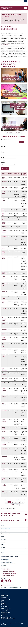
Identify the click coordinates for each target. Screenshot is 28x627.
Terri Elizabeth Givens (4, 319)
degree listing (10, 54)
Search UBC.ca (4, 606)
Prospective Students (5, 528)
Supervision (3, 539)
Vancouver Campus (5, 610)
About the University (5, 599)
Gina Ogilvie (4, 291)
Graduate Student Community (9, 573)
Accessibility (3, 624)
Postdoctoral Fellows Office (9, 571)
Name (3, 173)
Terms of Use (14, 623)
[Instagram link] (2, 580)
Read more (16, 21)
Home (2, 525)
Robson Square (4, 615)
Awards (2, 536)
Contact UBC (4, 597)
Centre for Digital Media (6, 617)
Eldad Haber (4, 448)
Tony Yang (4, 431)
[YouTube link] (9, 580)
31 (25, 499)
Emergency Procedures (5, 623)
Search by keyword (6, 139)
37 (23, 502)
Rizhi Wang (4, 236)
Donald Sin (4, 181)
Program (3, 152)
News (2, 600)
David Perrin (4, 378)
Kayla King (4, 308)
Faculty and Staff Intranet (8, 575)
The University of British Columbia (10, 2)
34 (13, 502)
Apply (2, 552)
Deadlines (3, 541)
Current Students (4, 531)
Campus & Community (6, 533)
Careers (3, 603)
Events (2, 601)
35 (16, 502)
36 (20, 502)
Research (18, 587)
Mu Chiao (4, 349)
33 (10, 502)
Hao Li (3, 463)
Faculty (16, 173)
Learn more (4, 44)
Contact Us (3, 565)
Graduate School (6, 569)
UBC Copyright (20, 623)
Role (2, 157)
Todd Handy (4, 329)
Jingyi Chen (4, 187)
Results (3, 162)
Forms (2, 544)
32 (7, 502)
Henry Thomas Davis (3, 253)
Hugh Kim (4, 396)
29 (18, 499)
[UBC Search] (25, 1)
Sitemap (10, 587)
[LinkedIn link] (5, 580)
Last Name (4, 146)
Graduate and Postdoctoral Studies (14, 557)
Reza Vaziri (4, 382)
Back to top (3, 587)
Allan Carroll (4, 456)
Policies (3, 547)
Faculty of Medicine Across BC (7, 618)
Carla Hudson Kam (3, 345)
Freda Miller (4, 410)
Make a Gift (3, 604)
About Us (3, 550)
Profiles (14, 587)
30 (22, 499)
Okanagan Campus (5, 612)
